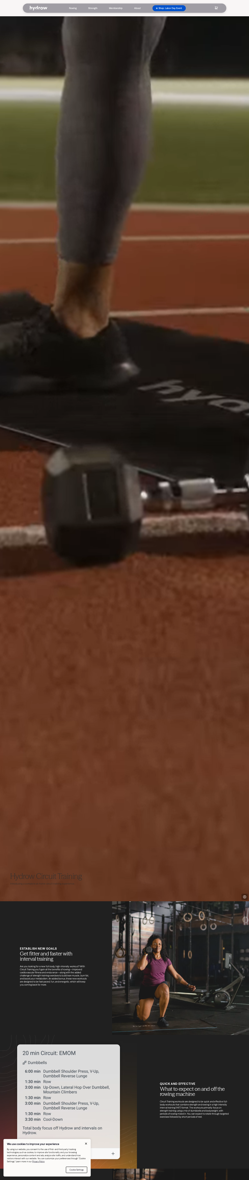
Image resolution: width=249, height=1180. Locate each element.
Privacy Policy (38, 1161)
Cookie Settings (76, 1170)
